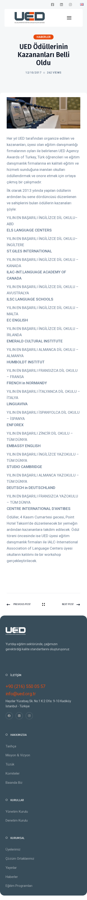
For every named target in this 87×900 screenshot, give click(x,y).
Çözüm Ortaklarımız (20, 859)
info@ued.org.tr (21, 693)
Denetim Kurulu (17, 820)
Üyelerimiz (13, 849)
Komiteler (13, 773)
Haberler (12, 877)
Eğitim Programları (19, 886)
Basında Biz (14, 783)
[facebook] (52, 4)
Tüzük (10, 764)
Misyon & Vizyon (18, 755)
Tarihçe (11, 746)
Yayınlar (11, 868)
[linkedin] (61, 4)
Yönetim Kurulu (17, 812)
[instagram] (70, 4)
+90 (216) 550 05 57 (25, 686)
